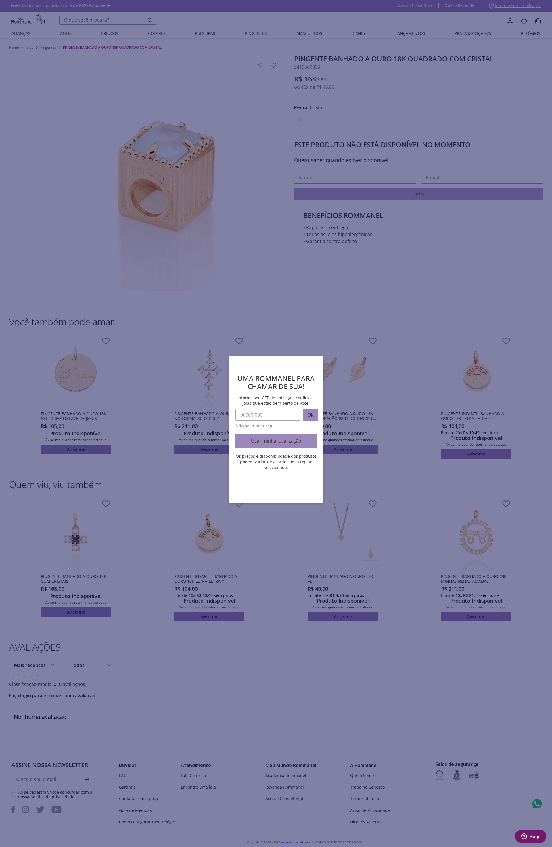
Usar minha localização (276, 441)
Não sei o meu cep (253, 425)
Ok (310, 415)
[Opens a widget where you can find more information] (530, 837)
